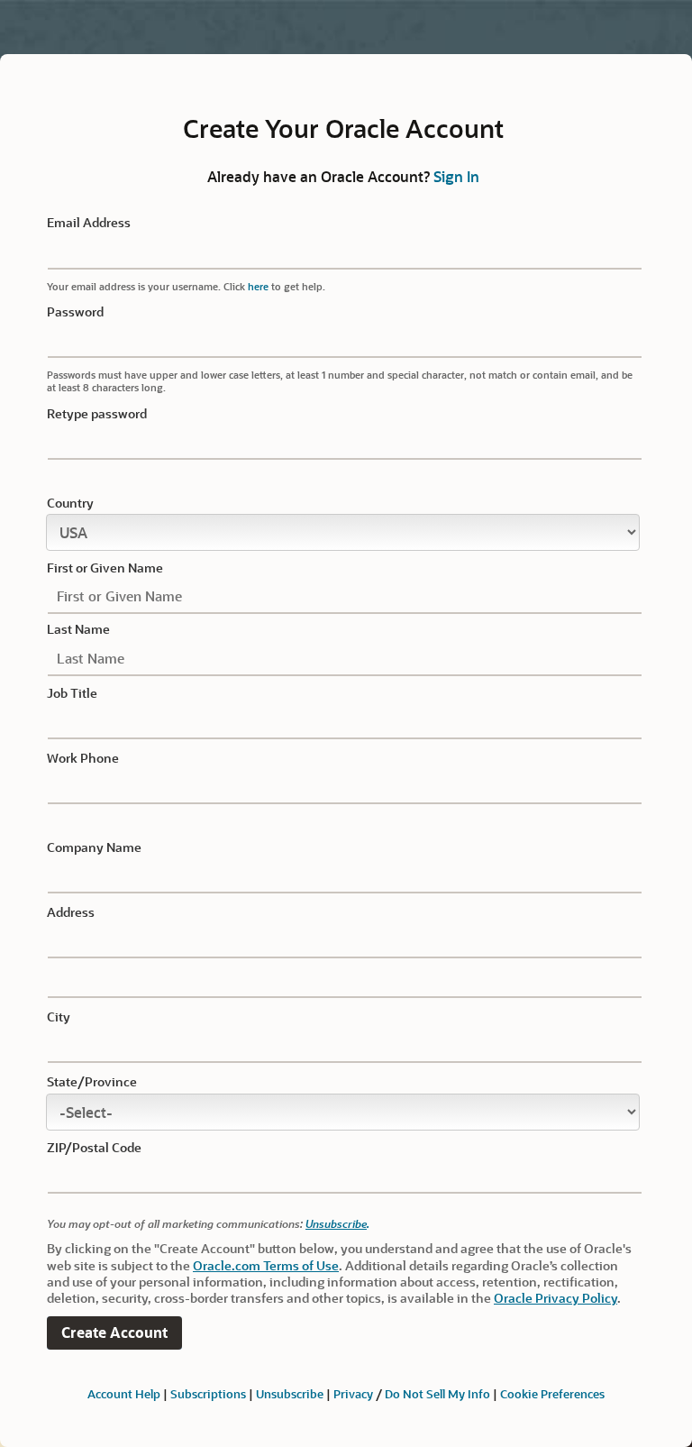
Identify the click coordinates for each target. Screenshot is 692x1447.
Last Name (78, 629)
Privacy (353, 1393)
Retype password (97, 414)
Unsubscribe (336, 1223)
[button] (114, 1333)
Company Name (94, 847)
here (258, 286)
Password (75, 312)
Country (70, 503)
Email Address (89, 223)
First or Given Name (105, 568)
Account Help (123, 1393)
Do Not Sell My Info (437, 1393)
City (58, 1017)
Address (71, 912)
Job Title (72, 693)
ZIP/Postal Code (94, 1148)
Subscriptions (208, 1393)
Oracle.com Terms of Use (266, 1265)
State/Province (92, 1082)
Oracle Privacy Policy (555, 1297)
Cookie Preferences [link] (552, 1393)
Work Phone (83, 758)
